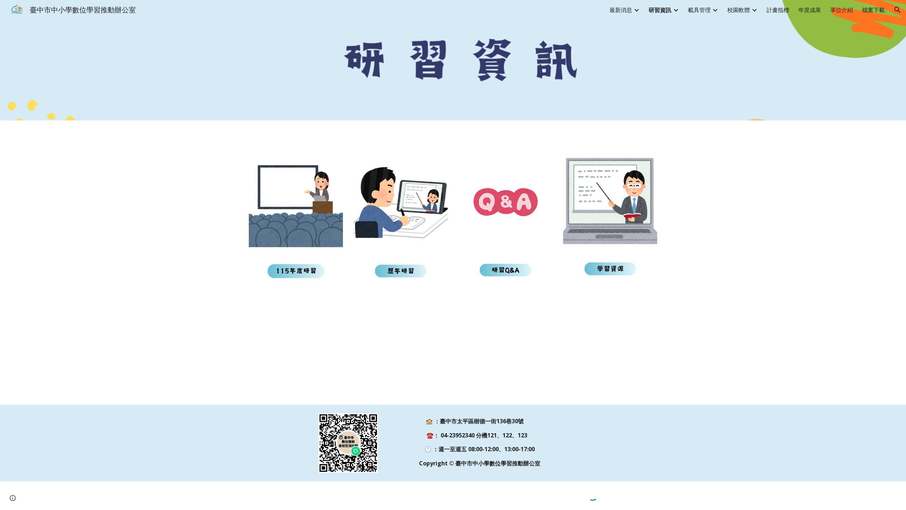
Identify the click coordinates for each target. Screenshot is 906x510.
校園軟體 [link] (738, 10)
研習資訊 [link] (660, 10)
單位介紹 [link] (841, 10)
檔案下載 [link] (873, 10)
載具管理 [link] (699, 10)
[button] (897, 9)
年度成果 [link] (809, 10)
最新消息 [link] (620, 10)
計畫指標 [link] (778, 10)
